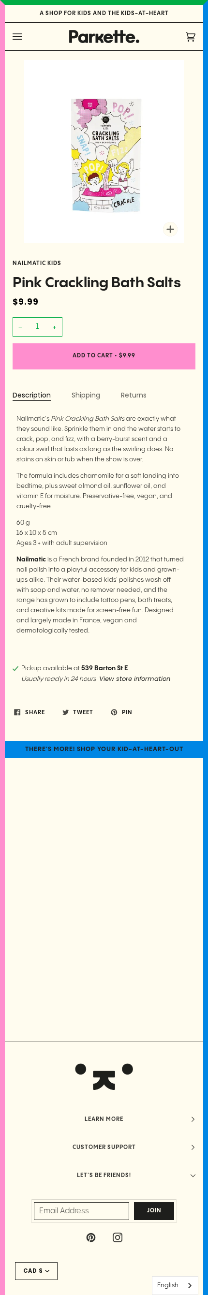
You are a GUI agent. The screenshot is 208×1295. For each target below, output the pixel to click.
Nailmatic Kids (37, 263)
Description (32, 395)
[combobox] (175, 1285)
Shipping (86, 395)
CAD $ (33, 1271)
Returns (134, 395)
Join (154, 1211)
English (167, 1285)
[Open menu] (27, 36)
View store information (134, 678)
